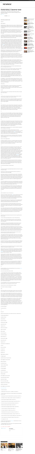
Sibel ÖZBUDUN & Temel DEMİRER (31, 45)
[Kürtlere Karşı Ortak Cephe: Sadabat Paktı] (25, 31)
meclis (3, 44)
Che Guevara (3, 426)
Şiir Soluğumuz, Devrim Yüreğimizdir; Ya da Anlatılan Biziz (11, 449)
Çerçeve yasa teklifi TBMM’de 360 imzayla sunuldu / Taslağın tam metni (31, 48)
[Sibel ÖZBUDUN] (2, 16)
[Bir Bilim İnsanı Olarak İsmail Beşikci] (4, 445)
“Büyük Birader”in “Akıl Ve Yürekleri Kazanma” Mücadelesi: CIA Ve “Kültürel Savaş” (19, 449)
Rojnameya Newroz (29, 49)
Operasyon (12, 420)
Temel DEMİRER (9, 450)
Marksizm (17, 154)
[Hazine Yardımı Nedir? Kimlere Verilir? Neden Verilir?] (25, 41)
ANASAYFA (2, 8)
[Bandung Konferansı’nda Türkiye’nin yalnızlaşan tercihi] (25, 51)
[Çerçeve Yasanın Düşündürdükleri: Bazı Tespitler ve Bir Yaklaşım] (25, 38)
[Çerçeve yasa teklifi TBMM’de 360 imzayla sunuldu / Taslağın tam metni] (25, 48)
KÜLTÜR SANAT (9, 447)
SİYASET (16, 447)
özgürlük (2, 251)
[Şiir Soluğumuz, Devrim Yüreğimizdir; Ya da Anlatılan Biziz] (11, 445)
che (1, 426)
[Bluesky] (33, 0)
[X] (10, 430)
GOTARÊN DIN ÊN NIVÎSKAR (4, 441)
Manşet (6, 426)
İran (12, 194)
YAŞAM (4, 8)
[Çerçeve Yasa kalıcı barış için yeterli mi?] (25, 35)
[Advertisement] (29, 13)
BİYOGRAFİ (2, 447)
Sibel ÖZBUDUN (8, 426)
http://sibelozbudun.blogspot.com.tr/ (12, 429)
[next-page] (2, 451)
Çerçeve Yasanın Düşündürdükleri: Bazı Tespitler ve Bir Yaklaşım (30, 38)
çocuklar (21, 268)
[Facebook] (9, 430)
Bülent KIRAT (29, 35)
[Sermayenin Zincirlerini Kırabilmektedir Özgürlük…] (25, 45)
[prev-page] (1, 451)
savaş (14, 131)
